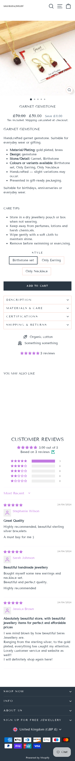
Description (19, 300)
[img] (13, 505)
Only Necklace (37, 271)
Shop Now (14, 691)
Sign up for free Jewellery (32, 720)
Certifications (22, 316)
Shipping (31, 120)
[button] (30, 353)
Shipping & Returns (26, 324)
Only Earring (51, 260)
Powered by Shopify (37, 757)
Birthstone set (23, 260)
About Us (13, 710)
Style (37, 252)
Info (8, 701)
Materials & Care (24, 308)
